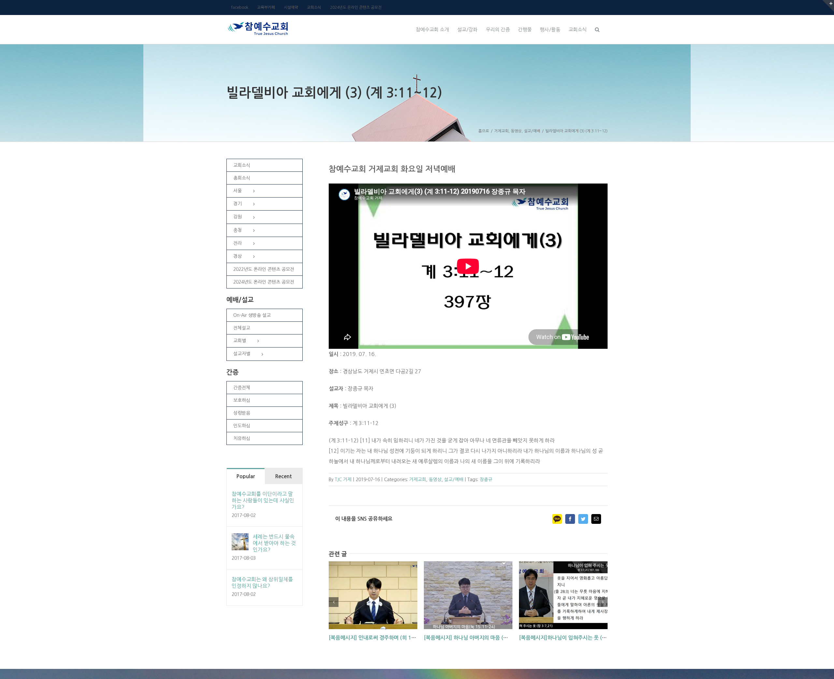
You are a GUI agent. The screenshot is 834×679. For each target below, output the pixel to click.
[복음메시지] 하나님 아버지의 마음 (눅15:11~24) (479, 637)
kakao (557, 519)
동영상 (435, 479)
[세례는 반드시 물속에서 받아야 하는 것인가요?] (240, 538)
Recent (283, 476)
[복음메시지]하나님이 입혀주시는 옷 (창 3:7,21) (572, 637)
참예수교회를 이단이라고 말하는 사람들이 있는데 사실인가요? (263, 500)
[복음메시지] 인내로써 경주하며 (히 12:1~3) (378, 637)
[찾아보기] (597, 28)
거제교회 (417, 479)
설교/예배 (453, 479)
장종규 (486, 479)
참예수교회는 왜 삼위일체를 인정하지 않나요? (262, 582)
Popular (245, 476)
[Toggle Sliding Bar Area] (828, 6)
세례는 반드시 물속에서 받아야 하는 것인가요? (274, 543)
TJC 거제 (343, 479)
